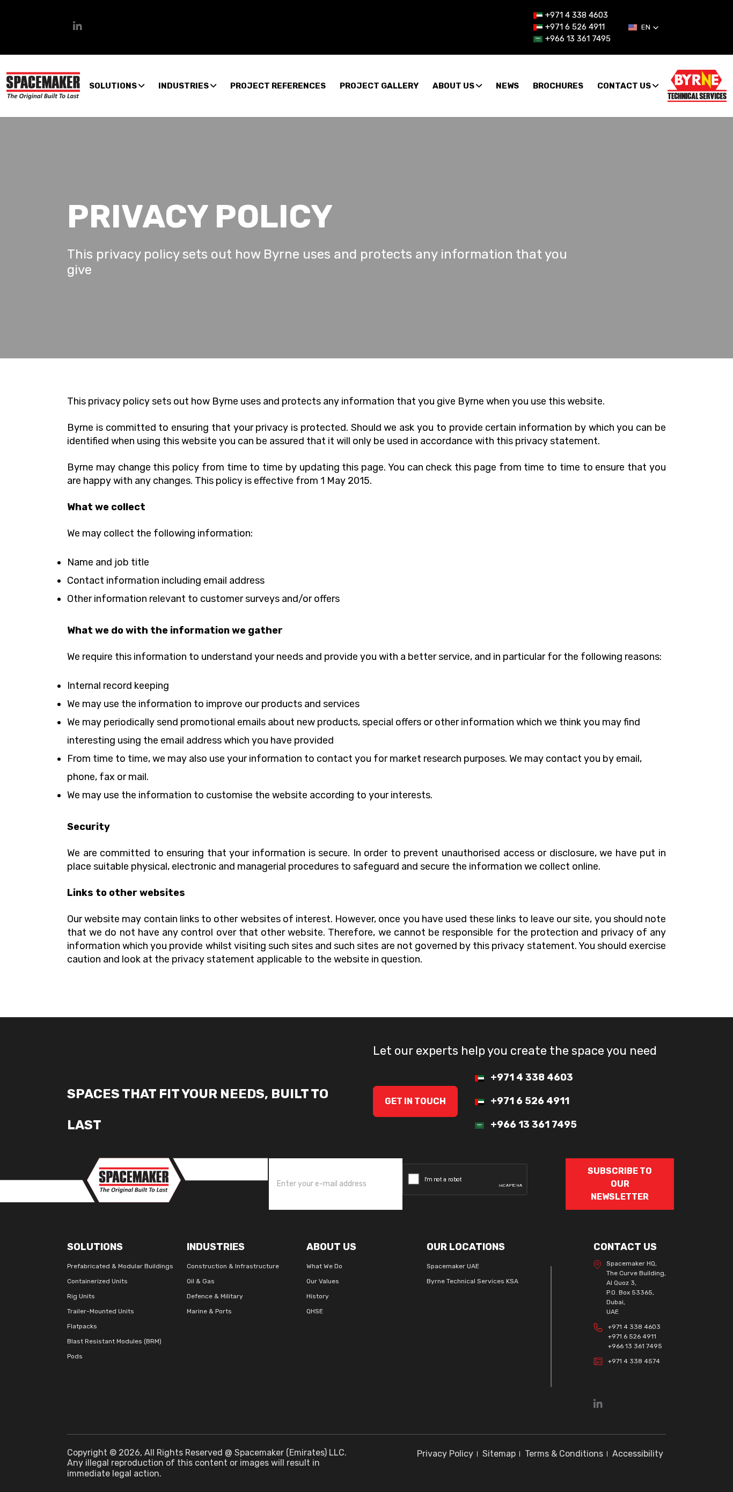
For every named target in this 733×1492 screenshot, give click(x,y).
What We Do (324, 1266)
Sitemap (499, 1454)
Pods (75, 1356)
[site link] (43, 85)
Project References (278, 86)
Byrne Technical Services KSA (472, 1281)
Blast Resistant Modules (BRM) (114, 1341)
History (317, 1296)
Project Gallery (379, 86)
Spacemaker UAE (453, 1266)
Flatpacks (82, 1326)
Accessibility (637, 1454)
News (507, 86)
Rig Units (81, 1296)
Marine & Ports (209, 1311)
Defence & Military (215, 1296)
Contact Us (625, 86)
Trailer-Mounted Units (100, 1311)
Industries (184, 86)
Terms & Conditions (564, 1454)
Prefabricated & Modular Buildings (120, 1266)
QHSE (314, 1311)
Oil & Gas (201, 1281)
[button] (643, 27)
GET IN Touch (415, 1101)
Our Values (322, 1281)
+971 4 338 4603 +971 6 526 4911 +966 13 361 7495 (635, 1336)
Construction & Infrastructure (233, 1266)
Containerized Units (97, 1281)
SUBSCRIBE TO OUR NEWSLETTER (620, 1184)
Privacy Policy (445, 1454)
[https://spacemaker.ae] (134, 1179)
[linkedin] (77, 27)
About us (454, 86)
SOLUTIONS (113, 86)
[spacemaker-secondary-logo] (697, 85)
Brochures (558, 86)
